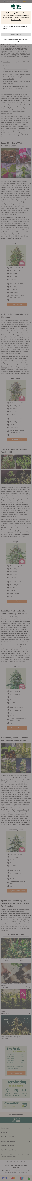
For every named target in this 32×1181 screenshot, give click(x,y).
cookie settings (14, 26)
